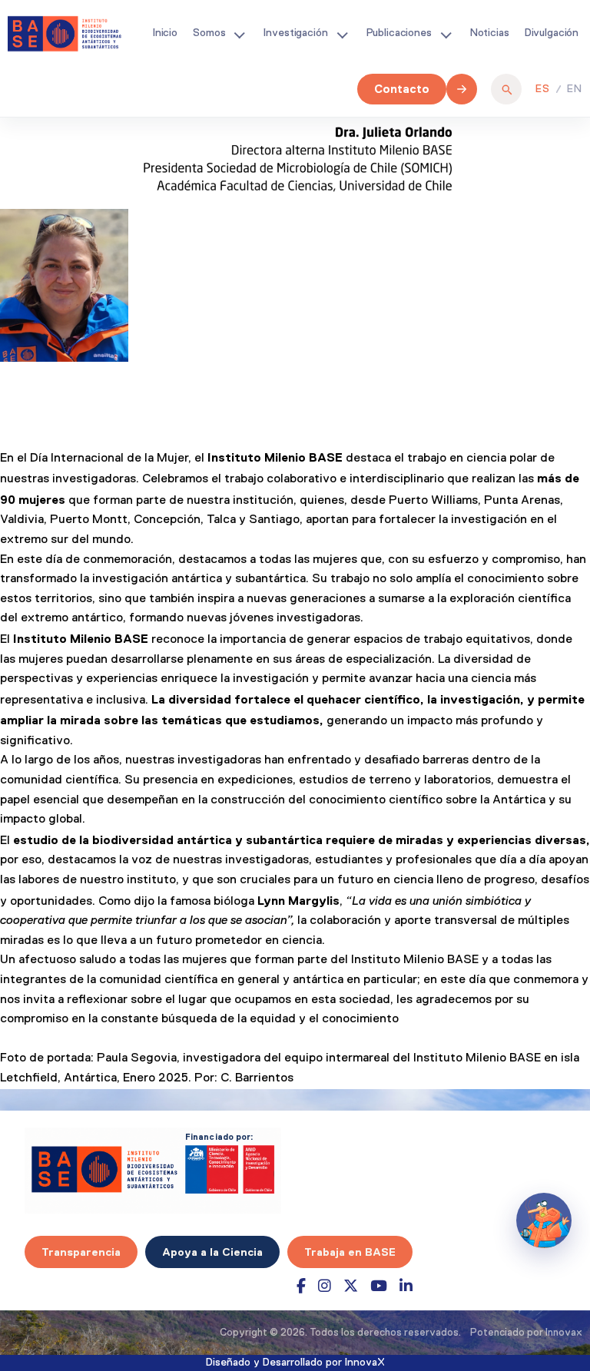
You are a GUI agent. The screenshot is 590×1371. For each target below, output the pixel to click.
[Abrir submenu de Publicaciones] (445, 34)
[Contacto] (461, 89)
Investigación (295, 33)
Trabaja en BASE (350, 1252)
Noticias (489, 33)
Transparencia (81, 1252)
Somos (209, 33)
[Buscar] (506, 89)
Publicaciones (399, 33)
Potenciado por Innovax (526, 1333)
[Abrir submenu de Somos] (239, 34)
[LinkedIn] (406, 1286)
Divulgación (551, 33)
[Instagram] (324, 1286)
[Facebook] (301, 1286)
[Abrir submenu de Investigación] (342, 34)
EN (574, 89)
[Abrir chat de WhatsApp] (544, 1220)
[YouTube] (378, 1286)
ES (542, 89)
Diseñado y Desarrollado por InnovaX (295, 1362)
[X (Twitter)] (350, 1286)
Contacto (401, 88)
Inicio (165, 33)
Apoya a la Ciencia (212, 1252)
